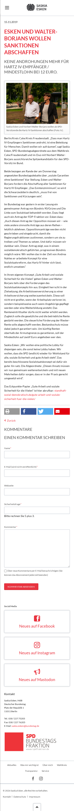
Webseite (8, 485)
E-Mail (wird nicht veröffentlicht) (21, 466)
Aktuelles (11, 765)
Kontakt (7, 796)
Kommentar (10, 526)
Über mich (48, 765)
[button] (12, 411)
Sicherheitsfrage (13, 504)
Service (45, 770)
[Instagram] (41, 779)
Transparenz (31, 770)
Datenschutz (19, 796)
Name (9, 448)
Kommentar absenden (21, 586)
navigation (7, 7)
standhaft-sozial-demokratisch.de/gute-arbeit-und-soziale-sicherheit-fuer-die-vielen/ (35, 394)
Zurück (11, 420)
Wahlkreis (62, 765)
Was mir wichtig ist (29, 765)
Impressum (34, 796)
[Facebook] (33, 779)
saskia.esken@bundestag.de (25, 725)
